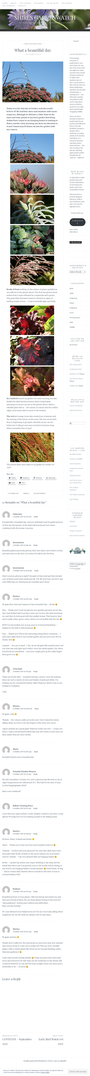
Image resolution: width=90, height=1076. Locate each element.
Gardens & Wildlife (76, 459)
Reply (36, 517)
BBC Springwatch (76, 364)
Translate (77, 569)
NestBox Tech (75, 374)
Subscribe (77, 222)
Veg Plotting (74, 499)
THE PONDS (66, 3)
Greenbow (73, 526)
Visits (71, 322)
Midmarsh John (75, 476)
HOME (5, 3)
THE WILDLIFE (52, 3)
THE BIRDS (38, 3)
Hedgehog (73, 298)
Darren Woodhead (76, 406)
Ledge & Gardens (76, 531)
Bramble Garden (75, 454)
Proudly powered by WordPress (34, 1061)
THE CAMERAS (8, 5)
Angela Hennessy (76, 410)
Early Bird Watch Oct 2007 (51, 1040)
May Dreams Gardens (77, 536)
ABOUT (13, 3)
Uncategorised (33, 44)
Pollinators (73, 308)
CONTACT (22, 5)
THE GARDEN (25, 3)
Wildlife (72, 327)
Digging (72, 521)
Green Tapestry (75, 464)
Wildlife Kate (74, 386)
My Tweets (73, 345)
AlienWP (63, 1061)
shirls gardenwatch (45, 17)
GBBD (72, 293)
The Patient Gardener (77, 495)
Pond (71, 313)
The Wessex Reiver (76, 379)
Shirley (26, 493)
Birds (71, 289)
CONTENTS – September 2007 (17, 1040)
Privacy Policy (45, 1072)
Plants (72, 303)
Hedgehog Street (76, 369)
